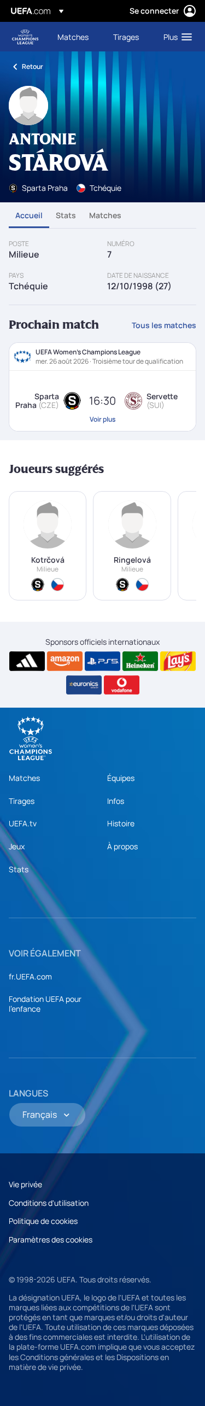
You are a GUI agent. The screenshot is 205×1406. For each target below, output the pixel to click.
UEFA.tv (23, 823)
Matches (105, 215)
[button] (175, 36)
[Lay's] (178, 661)
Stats (66, 215)
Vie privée (25, 1184)
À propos (122, 846)
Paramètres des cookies (50, 1239)
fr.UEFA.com (30, 976)
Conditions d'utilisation (49, 1203)
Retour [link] (32, 66)
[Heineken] (140, 661)
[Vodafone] (121, 685)
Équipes (120, 778)
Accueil (29, 215)
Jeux (17, 846)
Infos (115, 801)
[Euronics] (84, 685)
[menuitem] (76, 36)
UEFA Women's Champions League (25, 37)
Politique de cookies (43, 1221)
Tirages (21, 801)
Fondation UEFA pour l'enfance (45, 1004)
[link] (73, 36)
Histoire (120, 823)
